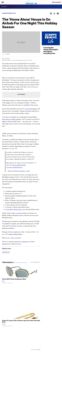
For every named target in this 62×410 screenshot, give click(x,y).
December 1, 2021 (24, 171)
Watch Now (56, 2)
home (29, 111)
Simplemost (25, 241)
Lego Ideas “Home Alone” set (15, 209)
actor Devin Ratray (31, 109)
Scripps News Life (9, 13)
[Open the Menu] (2, 2)
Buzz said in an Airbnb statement (11, 119)
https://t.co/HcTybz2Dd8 (19, 165)
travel (30, 181)
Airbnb (8, 54)
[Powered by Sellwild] (38, 349)
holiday (22, 84)
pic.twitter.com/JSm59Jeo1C (14, 167)
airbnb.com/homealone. (15, 234)
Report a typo (6, 252)
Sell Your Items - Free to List (20, 262)
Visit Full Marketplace (35, 262)
